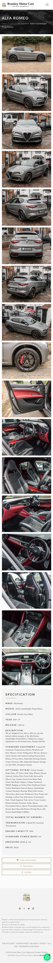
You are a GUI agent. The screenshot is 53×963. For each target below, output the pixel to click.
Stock (12, 23)
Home (4, 23)
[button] (47, 957)
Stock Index (27, 866)
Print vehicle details (27, 860)
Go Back (27, 872)
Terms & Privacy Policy (24, 955)
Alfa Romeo (22, 23)
